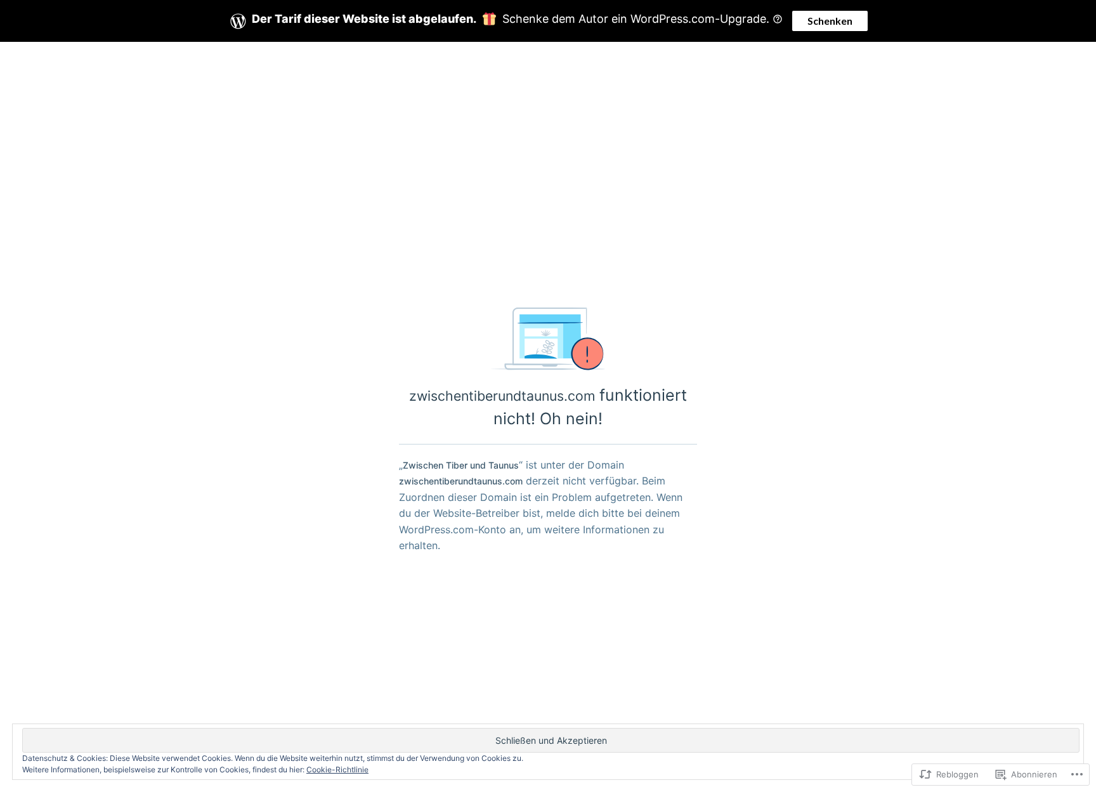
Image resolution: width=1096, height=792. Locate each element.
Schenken (829, 21)
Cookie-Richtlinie (337, 769)
